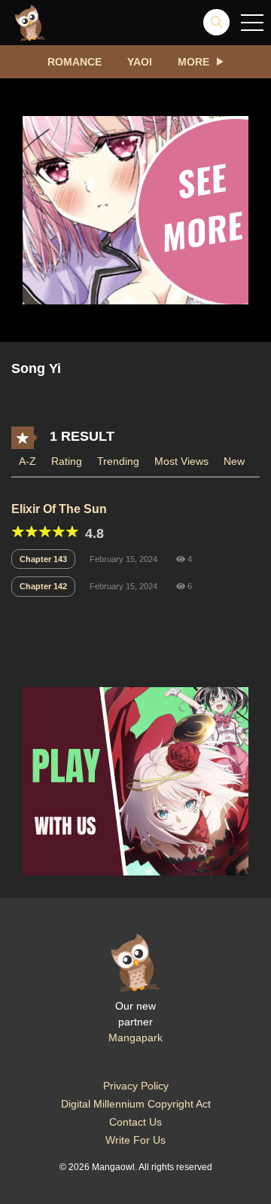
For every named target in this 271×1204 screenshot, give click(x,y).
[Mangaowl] (30, 22)
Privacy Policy (136, 1086)
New (234, 461)
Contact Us (135, 1122)
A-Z (27, 461)
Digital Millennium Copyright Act (136, 1104)
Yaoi (139, 62)
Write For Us (135, 1140)
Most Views (181, 461)
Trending (118, 461)
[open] (252, 22)
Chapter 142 (43, 586)
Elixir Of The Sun (59, 509)
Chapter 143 (43, 559)
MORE (193, 62)
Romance (74, 62)
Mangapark (135, 1037)
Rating (66, 461)
